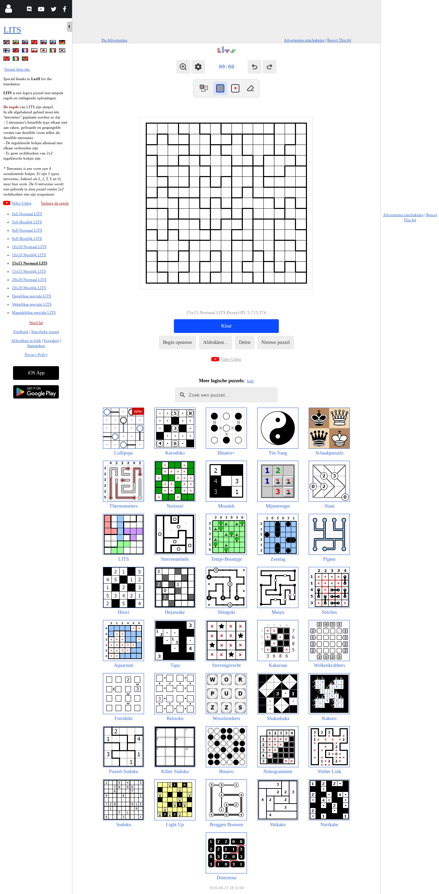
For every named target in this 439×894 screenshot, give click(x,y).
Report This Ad (339, 40)
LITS (12, 29)
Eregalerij (51, 340)
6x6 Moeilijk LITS (27, 222)
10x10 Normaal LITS (29, 247)
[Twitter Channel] (54, 10)
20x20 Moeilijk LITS (29, 288)
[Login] (8, 10)
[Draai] (203, 88)
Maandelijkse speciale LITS (34, 312)
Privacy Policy (36, 354)
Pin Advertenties (114, 40)
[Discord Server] (30, 10)
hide (250, 381)
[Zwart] (220, 88)
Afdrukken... (215, 342)
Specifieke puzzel (45, 332)
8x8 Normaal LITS (27, 230)
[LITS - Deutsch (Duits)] (63, 43)
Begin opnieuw (177, 342)
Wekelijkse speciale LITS (31, 304)
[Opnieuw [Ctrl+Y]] (269, 67)
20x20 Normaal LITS (29, 279)
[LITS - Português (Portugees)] (25, 60)
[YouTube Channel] (42, 10)
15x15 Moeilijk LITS (29, 271)
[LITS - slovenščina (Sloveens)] (25, 43)
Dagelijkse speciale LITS (31, 296)
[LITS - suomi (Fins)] (7, 51)
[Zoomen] (183, 67)
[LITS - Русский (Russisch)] (53, 43)
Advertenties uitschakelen (304, 40)
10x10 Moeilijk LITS (29, 255)
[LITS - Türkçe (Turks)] (7, 60)
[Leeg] (250, 88)
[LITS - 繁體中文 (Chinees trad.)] (16, 51)
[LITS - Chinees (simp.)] (35, 43)
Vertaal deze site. (17, 69)
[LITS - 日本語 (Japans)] (44, 51)
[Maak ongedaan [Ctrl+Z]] (254, 67)
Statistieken (36, 346)
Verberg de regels (55, 203)
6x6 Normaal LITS (27, 214)
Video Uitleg (22, 203)
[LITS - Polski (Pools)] (35, 51)
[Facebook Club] (66, 10)
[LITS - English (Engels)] (7, 43)
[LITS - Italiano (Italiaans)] (53, 51)
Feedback (20, 332)
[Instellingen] (198, 67)
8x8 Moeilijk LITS (27, 238)
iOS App (36, 372)
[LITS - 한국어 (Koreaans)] (63, 51)
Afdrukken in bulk (26, 340)
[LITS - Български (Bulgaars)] (16, 43)
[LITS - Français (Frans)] (25, 51)
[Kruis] (235, 88)
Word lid (36, 323)
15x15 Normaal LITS (29, 263)
